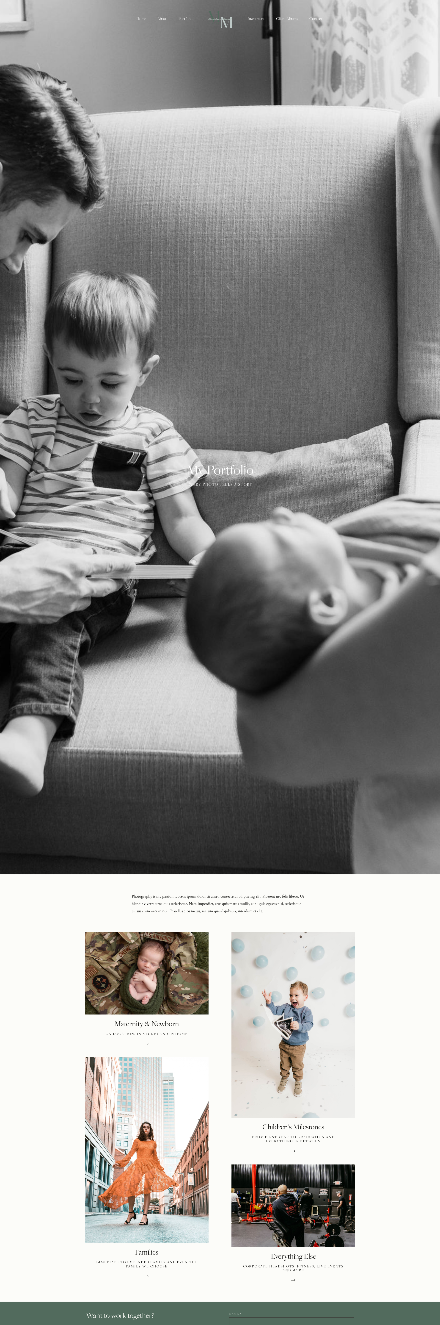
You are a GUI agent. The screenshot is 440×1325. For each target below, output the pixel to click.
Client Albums (287, 18)
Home (141, 18)
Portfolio (185, 18)
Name (235, 1314)
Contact (315, 18)
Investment (256, 18)
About (162, 18)
